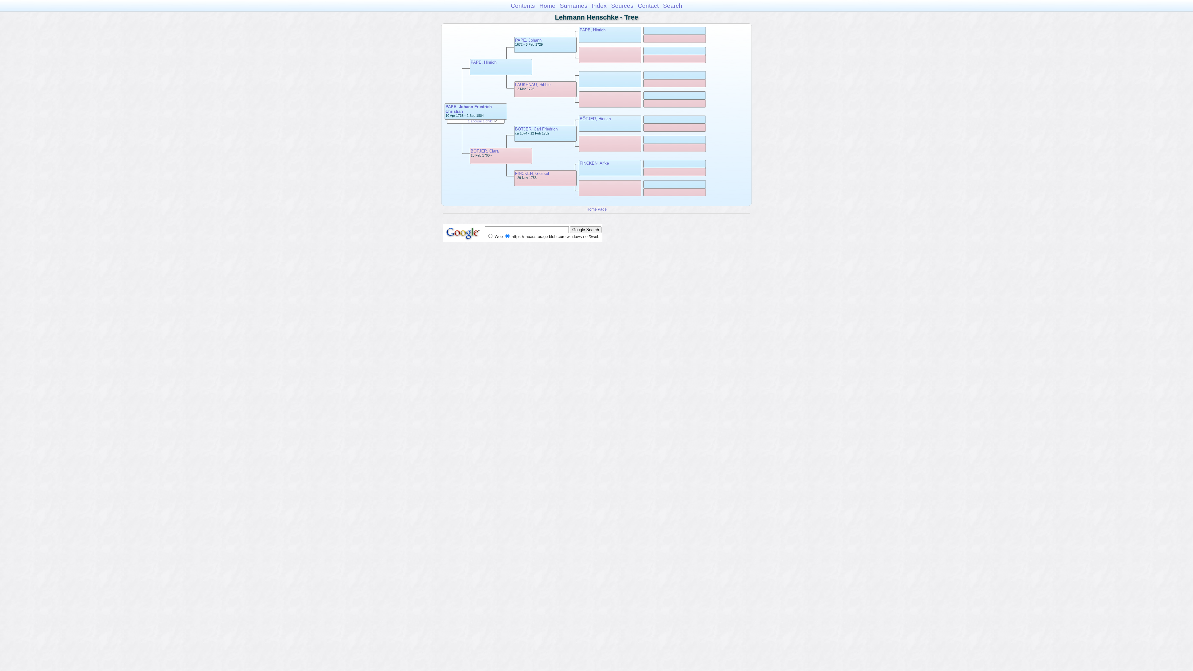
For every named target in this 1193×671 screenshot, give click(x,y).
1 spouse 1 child (480, 121)
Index (599, 5)
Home (547, 5)
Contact (648, 5)
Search (672, 5)
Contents (523, 5)
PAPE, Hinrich (483, 62)
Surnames (573, 5)
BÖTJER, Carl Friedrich (536, 129)
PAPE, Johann (528, 40)
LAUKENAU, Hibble (533, 84)
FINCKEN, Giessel (532, 173)
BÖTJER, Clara (485, 151)
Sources (622, 5)
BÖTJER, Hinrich (595, 118)
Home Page (597, 209)
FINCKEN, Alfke (594, 163)
